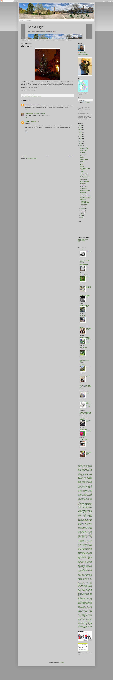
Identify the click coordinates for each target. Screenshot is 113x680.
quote (87, 575)
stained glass (86, 598)
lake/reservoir (81, 540)
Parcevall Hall (80, 570)
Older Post (71, 156)
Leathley (85, 541)
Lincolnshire (89, 545)
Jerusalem (80, 532)
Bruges (83, 481)
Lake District (89, 539)
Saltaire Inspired (81, 241)
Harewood (80, 519)
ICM (88, 528)
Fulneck (79, 510)
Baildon (83, 470)
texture (86, 602)
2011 (80, 141)
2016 (80, 132)
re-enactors (85, 576)
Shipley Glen (89, 590)
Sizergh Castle (89, 593)
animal (79, 467)
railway (90, 575)
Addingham (80, 465)
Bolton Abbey (81, 478)
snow (84, 594)
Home (21, 20)
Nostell (90, 563)
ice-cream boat (81, 528)
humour (90, 527)
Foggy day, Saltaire (84, 175)
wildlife (91, 616)
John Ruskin (85, 532)
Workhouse (90, 620)
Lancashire (89, 540)
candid (89, 486)
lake (83, 539)
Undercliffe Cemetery (82, 607)
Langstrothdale (81, 541)
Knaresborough (89, 537)
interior (79, 531)
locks (81, 549)
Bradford (90, 478)
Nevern (88, 560)
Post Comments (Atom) (31, 158)
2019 (80, 127)
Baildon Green (89, 470)
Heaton (79, 521)
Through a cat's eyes (84, 204)
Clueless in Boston (29, 113)
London (85, 549)
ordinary (79, 567)
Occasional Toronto (84, 264)
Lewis (91, 544)
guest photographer (87, 515)
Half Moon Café (85, 516)
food (79, 508)
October (82, 210)
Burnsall (85, 483)
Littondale (86, 548)
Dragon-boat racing (88, 500)
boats (82, 477)
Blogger (62, 662)
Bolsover (90, 477)
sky (82, 594)
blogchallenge (85, 475)
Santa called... (83, 206)
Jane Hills (89, 531)
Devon (85, 499)
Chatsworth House (84, 489)
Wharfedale (86, 616)
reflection (80, 578)
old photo (86, 566)
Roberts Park (81, 579)
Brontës (79, 481)
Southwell (86, 595)
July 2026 (88, 350)
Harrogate (80, 520)
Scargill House (81, 586)
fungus (82, 510)
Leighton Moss (86, 544)
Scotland (90, 586)
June (81, 217)
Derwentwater (80, 499)
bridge (85, 479)
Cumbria (88, 495)
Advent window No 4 (84, 181)
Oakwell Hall (89, 565)
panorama (85, 569)
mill (83, 554)
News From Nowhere (84, 250)
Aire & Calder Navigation (87, 465)
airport (79, 466)
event (82, 504)
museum (82, 558)
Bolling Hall (86, 477)
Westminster (80, 616)
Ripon (88, 578)
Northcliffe (80, 563)
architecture (89, 467)
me (86, 553)
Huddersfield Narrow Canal (83, 527)
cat (91, 487)
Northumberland (86, 563)
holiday (79, 524)
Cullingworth (83, 495)
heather (90, 520)
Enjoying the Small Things (85, 412)
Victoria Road (81, 610)
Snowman (82, 155)
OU (87, 567)
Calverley (90, 485)
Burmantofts (80, 483)
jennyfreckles (83, 52)
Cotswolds (80, 494)
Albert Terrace (84, 466)
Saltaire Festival (81, 240)
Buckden (87, 481)
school (86, 586)
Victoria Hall (84, 608)
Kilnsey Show (87, 535)
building (79, 482)
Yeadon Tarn (86, 623)
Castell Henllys (84, 487)
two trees (89, 606)
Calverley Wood (81, 486)
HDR (88, 520)
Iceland (85, 528)
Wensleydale (83, 614)
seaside (82, 588)
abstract (90, 464)
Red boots (82, 164)
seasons (86, 588)
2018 (80, 129)
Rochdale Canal (89, 579)
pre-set (90, 574)
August (82, 213)
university (88, 607)
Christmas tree (83, 183)
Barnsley (84, 471)
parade (90, 569)
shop (79, 591)
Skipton (79, 594)
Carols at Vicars (83, 154)
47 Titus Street (83, 188)
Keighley (82, 533)
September (82, 211)
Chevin (90, 489)
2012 (80, 140)
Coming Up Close (83, 390)
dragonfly (79, 502)
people (79, 571)
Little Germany (81, 548)
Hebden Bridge (84, 521)
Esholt (79, 504)
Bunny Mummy (83, 450)
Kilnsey (82, 535)
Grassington (84, 514)
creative (90, 494)
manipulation (81, 552)
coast (83, 493)
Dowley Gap (80, 500)
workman (80, 622)
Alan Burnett (27, 104)
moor (82, 556)
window (90, 618)
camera (85, 486)
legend (82, 544)
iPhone (84, 531)
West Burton (89, 615)
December (82, 147)
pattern (87, 570)
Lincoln (84, 545)
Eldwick (90, 503)
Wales (86, 611)
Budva (91, 481)
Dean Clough (81, 498)
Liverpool (90, 548)
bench (83, 473)
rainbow (79, 576)
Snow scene (82, 152)
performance (89, 571)
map (87, 552)
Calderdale (86, 485)
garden (86, 510)
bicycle (79, 474)
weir (79, 614)
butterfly (90, 483)
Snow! (81, 171)
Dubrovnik (90, 502)
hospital (90, 524)
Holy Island (85, 524)
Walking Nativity (83, 179)
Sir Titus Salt (83, 185)
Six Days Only (83, 593)
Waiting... (82, 161)
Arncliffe (79, 469)
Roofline (82, 166)
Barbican (79, 471)
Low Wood (89, 549)
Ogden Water (80, 566)
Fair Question (88, 251)
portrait (83, 574)
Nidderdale (90, 561)
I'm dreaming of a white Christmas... (85, 169)
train (91, 604)
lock (79, 549)
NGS (86, 561)
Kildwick (79, 535)
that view (90, 602)
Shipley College (81, 590)
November (82, 208)
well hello (87, 376)
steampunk (80, 601)
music (86, 558)
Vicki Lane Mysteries (84, 274)
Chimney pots (83, 192)
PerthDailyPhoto (83, 429)
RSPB (79, 582)
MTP (79, 558)
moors (84, 556)
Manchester (89, 550)
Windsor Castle (81, 619)
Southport (82, 595)
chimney (80, 490)
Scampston (85, 585)
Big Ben (82, 474)
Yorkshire (39, 96)
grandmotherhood (82, 512)
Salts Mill (80, 585)
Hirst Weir (84, 523)
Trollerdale (83, 606)
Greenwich (80, 515)
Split (89, 595)
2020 (80, 125)
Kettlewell (90, 533)
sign (84, 591)
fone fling (90, 507)
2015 (80, 134)
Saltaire (28, 96)
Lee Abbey (90, 541)
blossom (90, 475)
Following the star (84, 159)
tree (79, 606)
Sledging (82, 157)
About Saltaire (28, 20)
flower (86, 507)
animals (84, 467)
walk (91, 611)
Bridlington (90, 479)
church (90, 490)
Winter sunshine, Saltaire (85, 195)
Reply (26, 109)
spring (79, 597)
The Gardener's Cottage (85, 375)
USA (91, 607)
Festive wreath (83, 150)
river (91, 578)
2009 (80, 145)
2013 (80, 138)
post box (87, 574)
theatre (79, 603)
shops (81, 591)
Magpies (87, 316)
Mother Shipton (84, 557)
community (90, 493)
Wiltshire (85, 618)
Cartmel (79, 487)
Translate (88, 102)
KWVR (79, 539)
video (87, 610)
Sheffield (79, 589)
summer (90, 601)
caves (79, 489)
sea (79, 588)
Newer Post (24, 156)
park (85, 570)
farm (86, 506)
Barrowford (90, 471)
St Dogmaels (85, 597)
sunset (79, 602)
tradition (87, 604)
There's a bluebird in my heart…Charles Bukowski (88, 341)
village (90, 610)
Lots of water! (83, 199)
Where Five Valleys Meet (85, 401)
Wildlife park (80, 618)
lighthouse (80, 545)
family (83, 506)
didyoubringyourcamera (85, 337)
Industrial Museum (81, 529)
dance (81, 497)
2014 (80, 136)
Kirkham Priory (85, 536)
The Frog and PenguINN (85, 295)
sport (91, 595)
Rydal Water (89, 582)
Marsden (79, 553)
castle (89, 487)
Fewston (79, 507)
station (90, 598)
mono (79, 556)
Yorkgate (79, 625)
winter (87, 619)
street (87, 601)
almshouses (89, 466)
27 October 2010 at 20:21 (34, 121)
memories (90, 553)
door (91, 499)
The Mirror (82, 261)
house (79, 526)
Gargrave (90, 510)
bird (82, 475)
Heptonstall (90, 521)
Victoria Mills (89, 608)
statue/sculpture (82, 599)
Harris (90, 519)
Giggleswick (80, 511)
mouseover (90, 557)
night (25, 96)
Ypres (82, 627)
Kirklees (90, 536)
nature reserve (83, 560)
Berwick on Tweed (88, 473)
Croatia (79, 495)
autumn (79, 470)
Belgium (79, 473)
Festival (90, 506)
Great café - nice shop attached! (84, 177)
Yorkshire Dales (82, 626)
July (81, 215)
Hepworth (80, 523)
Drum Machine (84, 502)
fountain (82, 508)
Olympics (90, 566)
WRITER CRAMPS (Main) (85, 385)
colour (85, 493)
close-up (84, 491)
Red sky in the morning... (85, 190)
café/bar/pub (80, 485)
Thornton (83, 603)
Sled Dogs (88, 306)
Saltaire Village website (83, 239)
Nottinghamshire (81, 565)
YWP (86, 627)
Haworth (85, 520)
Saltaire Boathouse (84, 194)
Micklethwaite (80, 554)
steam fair (89, 599)
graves (90, 514)
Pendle (90, 570)
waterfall (85, 612)
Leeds (79, 543)
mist (91, 554)
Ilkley (91, 528)
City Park (80, 491)
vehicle (79, 608)
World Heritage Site (33, 96)
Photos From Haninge (84, 260)
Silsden (86, 591)
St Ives (90, 597)
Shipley (90, 589)
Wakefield (80, 611)
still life (84, 601)
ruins (83, 582)
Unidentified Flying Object (85, 197)
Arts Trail (90, 469)
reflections (85, 578)
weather (90, 612)
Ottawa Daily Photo (84, 285)
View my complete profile (83, 54)
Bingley (86, 474)
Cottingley (85, 494)
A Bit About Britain (84, 359)
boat (79, 477)
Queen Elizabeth (81, 575)
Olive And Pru (83, 315)
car (91, 486)
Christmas (85, 490)
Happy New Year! (84, 148)
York (91, 623)
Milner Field (87, 554)
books (86, 478)
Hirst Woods (89, 523)
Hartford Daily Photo (84, 305)
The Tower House (84, 186)
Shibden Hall (84, 589)
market (90, 552)
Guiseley (79, 516)
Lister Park (84, 547)
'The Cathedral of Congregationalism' (85, 202)
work (85, 620)
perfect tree (84, 571)
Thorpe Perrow (89, 603)
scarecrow (90, 585)
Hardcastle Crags (84, 517)
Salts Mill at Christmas (85, 163)
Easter (87, 503)
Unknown (27, 121)
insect (91, 529)
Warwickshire (80, 612)
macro (79, 550)
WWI (79, 623)
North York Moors (88, 562)
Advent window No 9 (84, 173)
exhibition (86, 504)
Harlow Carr (85, 519)
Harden (90, 517)
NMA (82, 562)
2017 (80, 131)
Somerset (87, 594)
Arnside (83, 469)
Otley (84, 567)
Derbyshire (90, 498)
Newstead (82, 561)
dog (88, 499)
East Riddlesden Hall (82, 503)
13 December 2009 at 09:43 (37, 104)
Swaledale (83, 602)
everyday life (82, 364)
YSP (84, 627)
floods (83, 507)
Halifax (90, 516)
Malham (83, 550)
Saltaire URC (88, 584)
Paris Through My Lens (85, 439)
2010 (80, 143)
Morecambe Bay (89, 556)
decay (86, 498)
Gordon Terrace (88, 511)
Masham (83, 553)
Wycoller (82, 623)
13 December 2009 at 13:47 (39, 113)
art (86, 469)
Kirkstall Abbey (81, 537)
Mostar (79, 557)
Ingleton (87, 529)
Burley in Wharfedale (87, 482)
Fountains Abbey (88, 508)
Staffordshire (80, 598)
